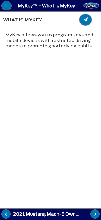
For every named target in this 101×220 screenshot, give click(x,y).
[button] (6, 5)
